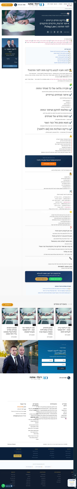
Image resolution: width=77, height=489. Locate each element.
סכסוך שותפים (35, 453)
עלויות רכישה (28, 485)
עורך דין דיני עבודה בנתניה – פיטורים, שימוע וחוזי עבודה (33, 437)
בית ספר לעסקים (12, 483)
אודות (69, 4)
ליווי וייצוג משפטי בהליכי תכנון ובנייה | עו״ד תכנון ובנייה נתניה (49, 419)
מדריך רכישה (13, 474)
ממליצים (13, 482)
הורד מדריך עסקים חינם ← (48, 164)
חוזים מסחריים (43, 474)
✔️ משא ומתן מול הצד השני (63, 61)
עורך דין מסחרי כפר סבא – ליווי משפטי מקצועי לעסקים (33, 421)
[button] (61, 32)
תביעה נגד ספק (68, 455)
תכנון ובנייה (59, 480)
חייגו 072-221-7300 (41, 279)
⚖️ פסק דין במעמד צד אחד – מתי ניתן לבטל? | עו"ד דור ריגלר (56, 291)
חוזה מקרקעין (67, 202)
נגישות (14, 485)
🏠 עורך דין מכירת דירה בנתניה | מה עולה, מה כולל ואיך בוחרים (56, 288)
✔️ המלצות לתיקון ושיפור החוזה (62, 57)
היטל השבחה (28, 482)
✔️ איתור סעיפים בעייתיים (64, 55)
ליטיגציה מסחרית (55, 15)
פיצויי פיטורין (28, 483)
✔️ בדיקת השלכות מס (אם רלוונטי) (62, 63)
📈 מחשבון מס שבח (48, 466)
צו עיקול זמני (52, 453)
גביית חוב (44, 485)
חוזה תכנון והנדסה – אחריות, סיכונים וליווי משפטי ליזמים (49, 413)
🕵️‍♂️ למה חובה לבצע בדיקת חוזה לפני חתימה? (60, 51)
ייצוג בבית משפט (42, 476)
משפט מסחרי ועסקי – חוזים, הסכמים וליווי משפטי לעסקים (49, 408)
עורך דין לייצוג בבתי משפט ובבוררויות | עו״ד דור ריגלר (49, 407)
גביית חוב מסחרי (35, 451)
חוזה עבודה (67, 207)
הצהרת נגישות (64, 415)
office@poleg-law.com (18, 416)
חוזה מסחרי (64, 79)
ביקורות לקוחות (64, 417)
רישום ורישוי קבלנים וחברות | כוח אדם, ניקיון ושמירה (49, 412)
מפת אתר (65, 413)
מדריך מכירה (13, 476)
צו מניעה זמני (52, 451)
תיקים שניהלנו (13, 480)
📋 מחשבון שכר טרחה (29, 466)
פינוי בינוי (59, 474)
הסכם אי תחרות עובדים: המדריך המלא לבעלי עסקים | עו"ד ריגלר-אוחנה (33, 426)
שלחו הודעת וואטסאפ (55, 279)
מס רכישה (28, 478)
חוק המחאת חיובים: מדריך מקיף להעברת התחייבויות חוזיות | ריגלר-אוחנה (54, 293)
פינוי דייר (52, 457)
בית (71, 4)
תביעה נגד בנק (68, 453)
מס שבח (29, 476)
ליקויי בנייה (59, 476)
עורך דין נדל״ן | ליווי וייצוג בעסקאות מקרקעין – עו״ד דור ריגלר (49, 410)
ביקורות (51, 4)
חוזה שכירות (53, 79)
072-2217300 (63, 378)
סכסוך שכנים (59, 482)
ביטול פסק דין (52, 455)
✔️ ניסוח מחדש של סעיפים (64, 59)
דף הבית (70, 8)
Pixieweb (14, 444)
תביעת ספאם (68, 457)
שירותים (65, 4)
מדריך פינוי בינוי (12, 478)
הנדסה (66, 8)
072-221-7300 (21, 5)
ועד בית (59, 478)
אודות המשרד (64, 410)
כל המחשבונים (28, 474)
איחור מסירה (28, 480)
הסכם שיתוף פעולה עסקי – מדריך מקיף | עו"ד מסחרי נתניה (33, 432)
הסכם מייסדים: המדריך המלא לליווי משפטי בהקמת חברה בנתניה (33, 415)
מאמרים (60, 4)
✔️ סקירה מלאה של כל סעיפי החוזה (62, 53)
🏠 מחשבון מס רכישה (38, 466)
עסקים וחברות (45, 15)
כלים (48, 4)
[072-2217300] (68, 377)
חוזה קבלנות (59, 79)
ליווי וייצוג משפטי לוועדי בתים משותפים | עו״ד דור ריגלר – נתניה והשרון (49, 417)
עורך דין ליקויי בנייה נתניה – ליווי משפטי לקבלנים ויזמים (33, 410)
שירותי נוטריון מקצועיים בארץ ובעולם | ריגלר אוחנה (49, 415)
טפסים (70, 5)
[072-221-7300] (15, 4)
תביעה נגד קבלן (67, 451)
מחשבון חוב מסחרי (35, 457)
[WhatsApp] (3, 486)
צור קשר (55, 4)
